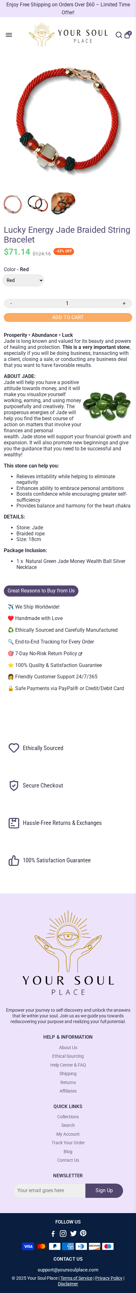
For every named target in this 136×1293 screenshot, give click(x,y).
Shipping (68, 1073)
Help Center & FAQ (68, 1065)
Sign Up (104, 1190)
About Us (68, 1047)
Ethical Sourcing (68, 1056)
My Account (68, 1134)
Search (68, 1125)
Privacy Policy (108, 1278)
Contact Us (68, 1160)
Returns (68, 1082)
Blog (68, 1151)
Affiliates (68, 1091)
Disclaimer (68, 1283)
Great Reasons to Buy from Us (41, 591)
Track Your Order (68, 1142)
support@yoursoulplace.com (68, 1270)
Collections (68, 1116)
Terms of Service (76, 1278)
